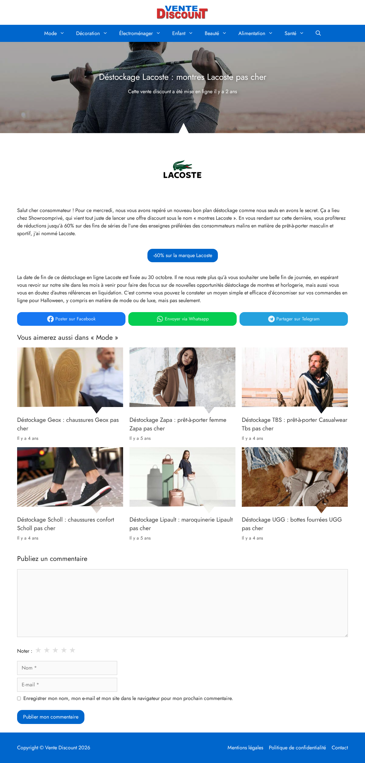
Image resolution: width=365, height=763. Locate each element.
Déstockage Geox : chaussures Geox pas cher (68, 424)
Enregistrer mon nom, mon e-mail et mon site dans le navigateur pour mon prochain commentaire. (128, 698)
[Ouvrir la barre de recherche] (318, 33)
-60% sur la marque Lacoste (182, 255)
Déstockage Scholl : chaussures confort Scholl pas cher (65, 523)
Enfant (178, 33)
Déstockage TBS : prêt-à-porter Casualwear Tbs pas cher (294, 424)
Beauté (212, 33)
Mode (50, 33)
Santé (290, 33)
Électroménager (136, 33)
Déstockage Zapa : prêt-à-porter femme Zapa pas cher (177, 424)
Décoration (88, 33)
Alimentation (251, 33)
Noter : (24, 651)
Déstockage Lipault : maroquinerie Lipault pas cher (181, 523)
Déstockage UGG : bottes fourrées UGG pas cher (292, 523)
